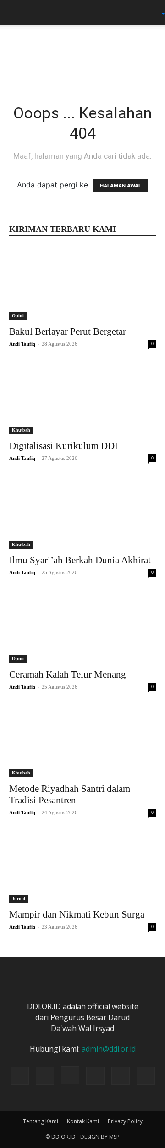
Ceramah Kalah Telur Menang (67, 674)
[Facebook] (45, 1076)
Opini (18, 315)
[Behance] (20, 1076)
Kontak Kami (83, 1121)
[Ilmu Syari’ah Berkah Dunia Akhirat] (82, 512)
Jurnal (18, 898)
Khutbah (21, 430)
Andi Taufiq (22, 344)
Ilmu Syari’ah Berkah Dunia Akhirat (80, 560)
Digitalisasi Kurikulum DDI (63, 445)
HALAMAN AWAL (120, 185)
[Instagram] (70, 1075)
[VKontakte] (146, 1076)
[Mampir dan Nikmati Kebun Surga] (82, 867)
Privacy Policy (125, 1121)
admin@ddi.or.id (109, 1049)
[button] (15, 12)
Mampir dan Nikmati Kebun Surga (76, 914)
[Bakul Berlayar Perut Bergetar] (82, 284)
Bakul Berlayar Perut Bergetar (67, 331)
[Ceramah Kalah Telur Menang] (82, 627)
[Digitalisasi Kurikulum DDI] (82, 398)
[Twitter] (95, 1076)
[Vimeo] (120, 1076)
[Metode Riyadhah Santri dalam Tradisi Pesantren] (82, 741)
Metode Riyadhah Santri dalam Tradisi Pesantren (69, 794)
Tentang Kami (40, 1121)
